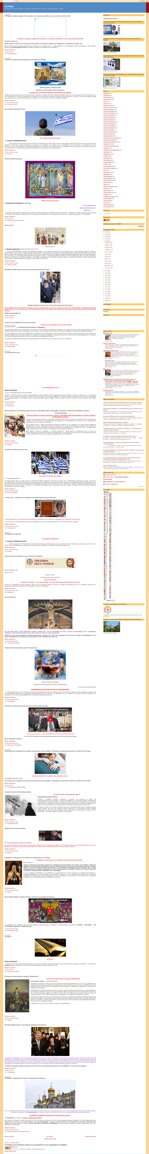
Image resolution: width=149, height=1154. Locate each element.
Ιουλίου (106, 254)
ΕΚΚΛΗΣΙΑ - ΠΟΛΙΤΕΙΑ (12, 220)
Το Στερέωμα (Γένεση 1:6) (12, 352)
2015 (106, 284)
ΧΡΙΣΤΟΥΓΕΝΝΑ (107, 206)
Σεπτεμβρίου (108, 249)
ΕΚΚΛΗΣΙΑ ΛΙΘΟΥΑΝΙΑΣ (109, 123)
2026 (106, 232)
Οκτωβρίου (107, 247)
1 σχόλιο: (11, 51)
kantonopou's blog (109, 360)
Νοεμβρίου (107, 245)
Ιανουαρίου (107, 267)
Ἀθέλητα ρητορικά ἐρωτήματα (13, 158)
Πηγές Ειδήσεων (108, 391)
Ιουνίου (106, 256)
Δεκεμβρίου (107, 242)
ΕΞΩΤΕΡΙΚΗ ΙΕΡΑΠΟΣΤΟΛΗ (110, 146)
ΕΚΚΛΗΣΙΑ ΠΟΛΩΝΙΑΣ (108, 129)
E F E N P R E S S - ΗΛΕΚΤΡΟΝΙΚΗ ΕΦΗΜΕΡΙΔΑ (117, 477)
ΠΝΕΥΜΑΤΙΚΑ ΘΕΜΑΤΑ (12, 53)
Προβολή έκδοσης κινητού (50, 1138)
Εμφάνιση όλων (141, 486)
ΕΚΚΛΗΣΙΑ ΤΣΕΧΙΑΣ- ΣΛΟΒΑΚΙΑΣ (111, 138)
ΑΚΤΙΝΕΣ (9, 6)
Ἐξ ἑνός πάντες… (10, 225)
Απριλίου (107, 261)
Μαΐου (106, 258)
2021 (106, 270)
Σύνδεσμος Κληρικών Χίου (111, 350)
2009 (106, 298)
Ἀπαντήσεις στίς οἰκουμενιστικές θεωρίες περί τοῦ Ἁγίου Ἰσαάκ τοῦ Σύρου (26, 706)
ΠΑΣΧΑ (9, 642)
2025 (106, 234)
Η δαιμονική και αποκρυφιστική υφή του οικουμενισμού (21, 647)
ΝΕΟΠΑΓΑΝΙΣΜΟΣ (107, 176)
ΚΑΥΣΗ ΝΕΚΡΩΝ (107, 160)
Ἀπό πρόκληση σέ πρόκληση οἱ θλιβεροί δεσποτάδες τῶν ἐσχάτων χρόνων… (119, 436)
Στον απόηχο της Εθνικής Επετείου (15, 109)
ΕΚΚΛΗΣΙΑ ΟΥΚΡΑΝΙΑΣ (12, 1131)
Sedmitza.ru (41, 327)
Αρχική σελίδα (49, 1136)
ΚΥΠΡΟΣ (105, 164)
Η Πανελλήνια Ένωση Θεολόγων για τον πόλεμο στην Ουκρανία (24, 556)
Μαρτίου (107, 263)
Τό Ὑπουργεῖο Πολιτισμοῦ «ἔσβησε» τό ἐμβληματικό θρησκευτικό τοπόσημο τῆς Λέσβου (121, 402)
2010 (106, 295)
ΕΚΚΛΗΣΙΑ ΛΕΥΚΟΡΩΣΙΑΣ (109, 121)
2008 (106, 300)
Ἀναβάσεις (107, 369)
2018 (106, 277)
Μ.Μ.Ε (104, 170)
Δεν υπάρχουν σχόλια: (13, 102)
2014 (106, 286)
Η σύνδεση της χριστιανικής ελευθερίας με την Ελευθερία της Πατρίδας (25, 59)
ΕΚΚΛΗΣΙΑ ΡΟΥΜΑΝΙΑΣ (109, 131)
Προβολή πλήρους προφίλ (10, 1151)
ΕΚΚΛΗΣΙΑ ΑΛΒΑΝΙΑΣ (108, 109)
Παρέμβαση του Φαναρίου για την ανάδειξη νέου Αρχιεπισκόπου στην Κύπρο (27, 857)
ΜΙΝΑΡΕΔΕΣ (106, 174)
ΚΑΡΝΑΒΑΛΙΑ (106, 158)
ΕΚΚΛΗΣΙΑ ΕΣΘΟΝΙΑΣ (108, 117)
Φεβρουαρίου (108, 265)
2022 (106, 241)
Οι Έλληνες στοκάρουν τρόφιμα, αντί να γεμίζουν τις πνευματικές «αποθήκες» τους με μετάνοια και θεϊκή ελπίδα (37, 16)
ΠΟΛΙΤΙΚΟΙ (27, 1131)
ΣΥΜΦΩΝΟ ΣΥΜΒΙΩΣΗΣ (21, 787)
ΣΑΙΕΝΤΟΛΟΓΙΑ (107, 190)
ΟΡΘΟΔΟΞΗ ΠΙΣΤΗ (12, 527)
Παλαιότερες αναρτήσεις (90, 1136)
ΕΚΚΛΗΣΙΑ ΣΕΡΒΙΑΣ (108, 136)
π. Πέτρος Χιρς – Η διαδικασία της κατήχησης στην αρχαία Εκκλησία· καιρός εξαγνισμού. (30, 497)
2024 (106, 236)
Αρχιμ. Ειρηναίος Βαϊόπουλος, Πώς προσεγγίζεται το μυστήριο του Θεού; (118, 416)
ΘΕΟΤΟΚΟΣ (10, 104)
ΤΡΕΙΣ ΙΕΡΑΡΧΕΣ (107, 204)
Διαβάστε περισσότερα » (10, 49)
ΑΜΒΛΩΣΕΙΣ (106, 95)
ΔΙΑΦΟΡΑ (9, 852)
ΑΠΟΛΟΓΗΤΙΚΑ (11, 405)
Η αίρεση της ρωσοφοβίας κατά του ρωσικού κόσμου (20, 322)
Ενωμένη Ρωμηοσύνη (110, 474)
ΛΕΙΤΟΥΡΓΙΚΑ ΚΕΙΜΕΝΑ (109, 168)
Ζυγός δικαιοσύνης (10, 597)
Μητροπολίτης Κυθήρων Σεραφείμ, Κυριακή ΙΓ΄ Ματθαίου (115, 422)
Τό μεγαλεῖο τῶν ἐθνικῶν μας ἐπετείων (16, 449)
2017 (106, 280)
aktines (15, 1146)
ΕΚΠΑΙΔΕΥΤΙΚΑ (107, 144)
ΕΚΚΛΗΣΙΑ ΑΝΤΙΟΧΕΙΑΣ (109, 111)
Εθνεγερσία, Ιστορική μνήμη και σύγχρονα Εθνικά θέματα (21, 976)
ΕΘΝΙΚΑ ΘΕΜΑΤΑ (107, 105)
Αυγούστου (107, 252)
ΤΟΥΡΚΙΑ (105, 202)
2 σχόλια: (11, 317)
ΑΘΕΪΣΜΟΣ (106, 93)
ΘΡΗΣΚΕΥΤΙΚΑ (11, 592)
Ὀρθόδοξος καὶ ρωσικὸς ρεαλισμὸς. (15, 828)
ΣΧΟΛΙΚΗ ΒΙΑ (106, 200)
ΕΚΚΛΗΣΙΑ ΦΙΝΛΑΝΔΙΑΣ (109, 140)
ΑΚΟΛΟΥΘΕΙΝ (108, 479)
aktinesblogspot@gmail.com (110, 18)
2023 (106, 238)
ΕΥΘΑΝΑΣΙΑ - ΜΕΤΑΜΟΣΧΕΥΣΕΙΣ (111, 150)
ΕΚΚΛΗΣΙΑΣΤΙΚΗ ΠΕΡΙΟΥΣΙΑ (110, 142)
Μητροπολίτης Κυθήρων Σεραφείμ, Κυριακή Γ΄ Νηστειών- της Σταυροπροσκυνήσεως (30, 897)
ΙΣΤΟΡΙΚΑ (15, 104)
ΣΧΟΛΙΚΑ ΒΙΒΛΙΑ (107, 198)
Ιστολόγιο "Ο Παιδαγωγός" (111, 484)
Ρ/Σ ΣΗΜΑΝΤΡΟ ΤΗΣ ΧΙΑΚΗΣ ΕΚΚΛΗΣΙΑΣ (115, 481)
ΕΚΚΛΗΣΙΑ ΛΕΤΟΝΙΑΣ (108, 119)
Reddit (9, 778)
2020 (106, 273)
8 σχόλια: (11, 218)
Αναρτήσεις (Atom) (15, 1142)
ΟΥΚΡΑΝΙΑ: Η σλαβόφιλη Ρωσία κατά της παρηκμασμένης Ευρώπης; (25, 1078)
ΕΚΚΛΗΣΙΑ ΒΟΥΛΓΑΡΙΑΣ (109, 113)
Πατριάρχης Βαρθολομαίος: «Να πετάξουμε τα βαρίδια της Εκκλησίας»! (26, 1025)
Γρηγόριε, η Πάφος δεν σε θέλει (109, 465)
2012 (106, 291)
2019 (106, 275)
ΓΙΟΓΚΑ (105, 101)
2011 (106, 293)
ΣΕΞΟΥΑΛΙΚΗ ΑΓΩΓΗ (12, 787)
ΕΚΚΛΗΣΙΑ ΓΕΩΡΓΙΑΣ (108, 115)
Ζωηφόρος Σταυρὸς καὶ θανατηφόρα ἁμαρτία (18, 792)
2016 (106, 282)
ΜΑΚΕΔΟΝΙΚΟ (106, 172)
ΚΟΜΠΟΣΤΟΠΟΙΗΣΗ (108, 162)
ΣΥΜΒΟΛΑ (105, 194)
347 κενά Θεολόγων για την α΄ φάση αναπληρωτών (121, 334)
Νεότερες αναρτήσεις (9, 1136)
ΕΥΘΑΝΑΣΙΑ (106, 148)
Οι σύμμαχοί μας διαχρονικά (13, 534)
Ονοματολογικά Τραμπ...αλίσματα (112, 344)
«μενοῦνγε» (8, 936)
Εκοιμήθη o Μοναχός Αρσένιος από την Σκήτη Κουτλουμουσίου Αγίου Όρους (27, 269)
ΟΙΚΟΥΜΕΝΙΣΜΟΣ (11, 701)
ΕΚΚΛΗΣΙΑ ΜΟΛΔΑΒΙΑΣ (109, 125)
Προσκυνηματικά (109, 390)
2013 (106, 289)
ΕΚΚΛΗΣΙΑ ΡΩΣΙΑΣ (20, 220)
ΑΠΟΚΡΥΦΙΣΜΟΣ (107, 97)
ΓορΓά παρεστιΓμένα (110, 343)
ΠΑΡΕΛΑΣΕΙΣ (14, 492)
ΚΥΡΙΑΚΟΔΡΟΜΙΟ (11, 823)
